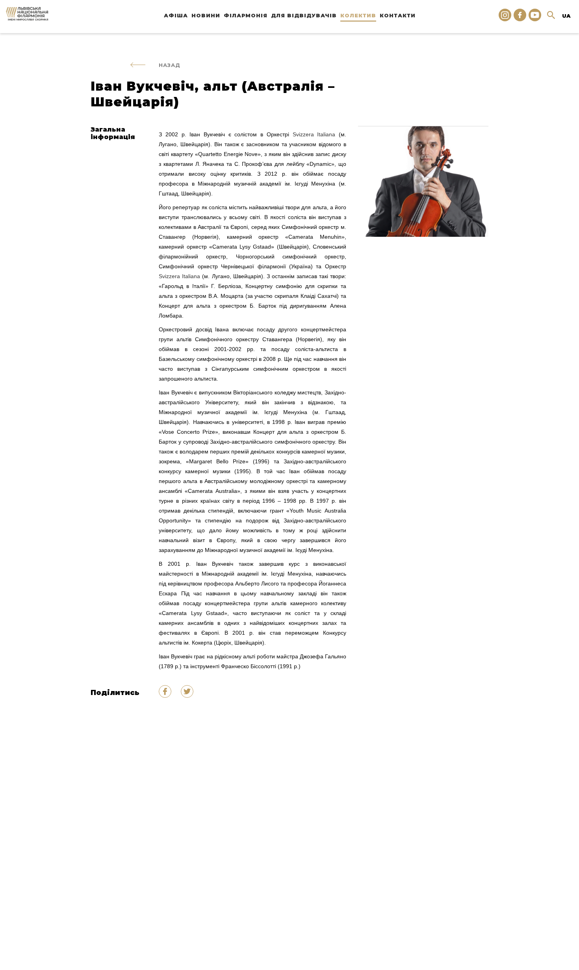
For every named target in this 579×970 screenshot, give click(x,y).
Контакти (398, 15)
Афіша (176, 15)
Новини (205, 15)
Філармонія (245, 15)
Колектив (358, 15)
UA (566, 16)
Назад (169, 65)
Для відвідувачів (304, 15)
